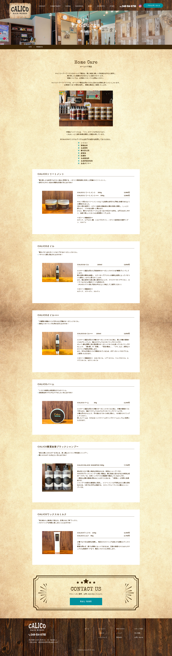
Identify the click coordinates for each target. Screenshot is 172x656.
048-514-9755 (38, 634)
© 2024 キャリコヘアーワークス (86, 650)
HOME (30, 47)
